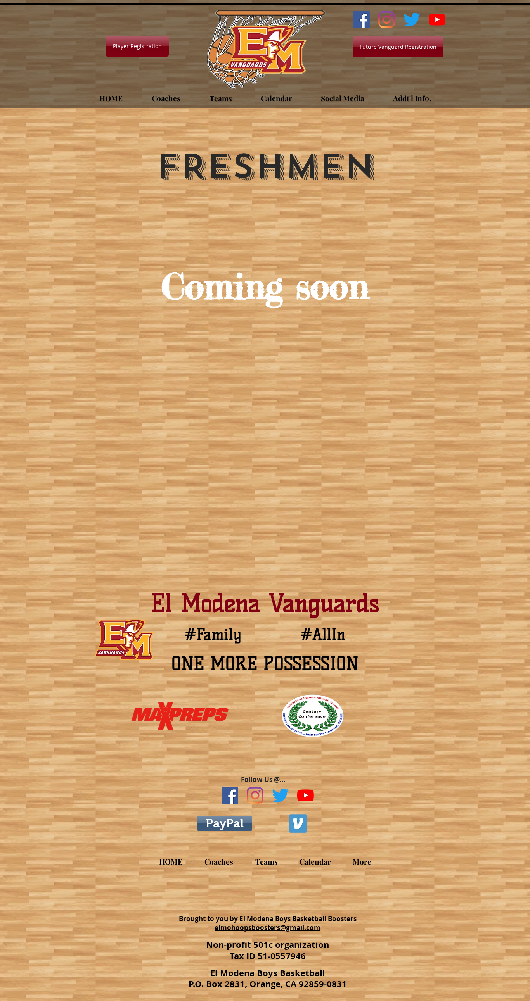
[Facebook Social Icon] (361, 19)
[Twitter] (412, 19)
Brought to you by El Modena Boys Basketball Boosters (268, 918)
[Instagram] (386, 19)
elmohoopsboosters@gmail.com (267, 927)
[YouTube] (437, 19)
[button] (166, 94)
